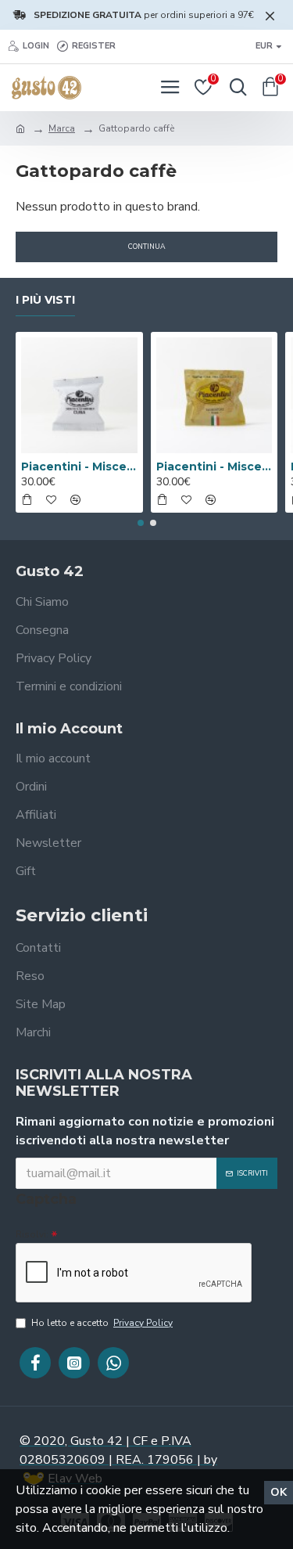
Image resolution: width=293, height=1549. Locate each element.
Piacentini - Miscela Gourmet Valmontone (214, 466)
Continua (147, 246)
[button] (141, 523)
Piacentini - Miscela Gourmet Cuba (79, 466)
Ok (278, 1492)
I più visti (45, 300)
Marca (61, 128)
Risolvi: (32, 1234)
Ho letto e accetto (102, 1323)
